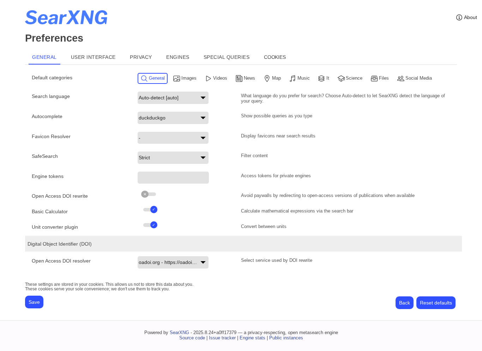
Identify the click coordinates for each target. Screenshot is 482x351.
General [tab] (44, 57)
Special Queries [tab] (227, 57)
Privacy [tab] (141, 57)
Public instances (286, 337)
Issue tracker (222, 337)
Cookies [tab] (275, 57)
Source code (192, 337)
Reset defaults (436, 303)
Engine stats (252, 337)
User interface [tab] (93, 57)
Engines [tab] (177, 57)
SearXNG (179, 332)
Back (404, 303)
